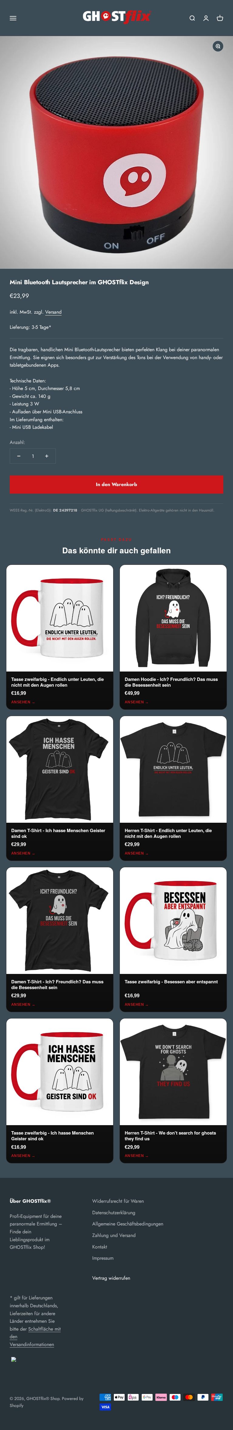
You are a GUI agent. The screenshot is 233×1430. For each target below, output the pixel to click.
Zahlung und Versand (114, 1235)
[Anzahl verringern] (19, 456)
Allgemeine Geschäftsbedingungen (127, 1223)
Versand (53, 311)
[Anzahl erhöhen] (47, 456)
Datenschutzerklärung (113, 1212)
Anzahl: (17, 442)
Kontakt (99, 1246)
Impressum (102, 1258)
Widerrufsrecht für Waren (118, 1201)
